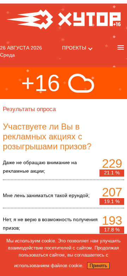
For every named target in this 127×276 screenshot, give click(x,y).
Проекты (74, 48)
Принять (98, 265)
